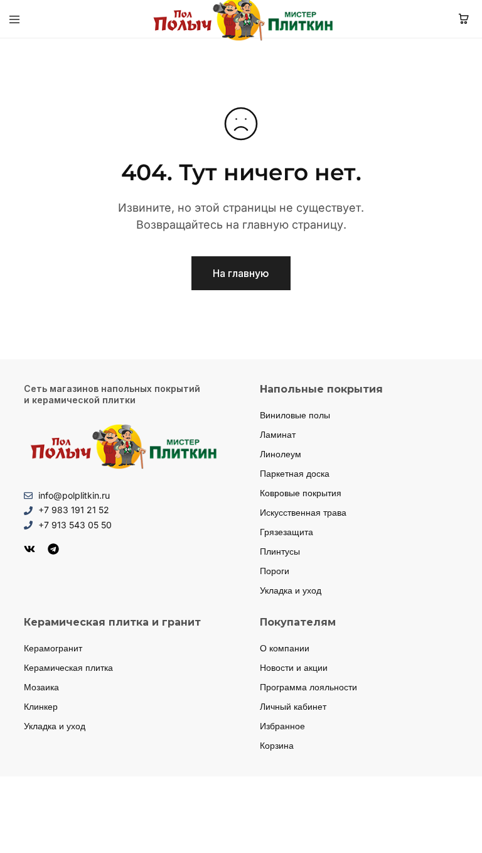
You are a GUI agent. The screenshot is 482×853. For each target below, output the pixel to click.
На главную (241, 273)
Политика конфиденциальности (132, 832)
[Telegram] (53, 549)
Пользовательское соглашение (349, 832)
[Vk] (29, 549)
